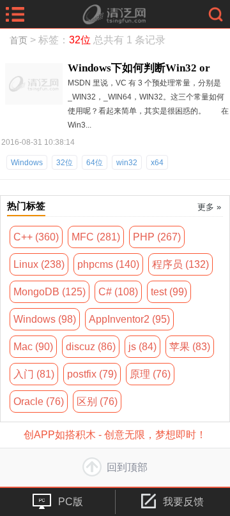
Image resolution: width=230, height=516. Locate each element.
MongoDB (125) (49, 291)
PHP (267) (157, 237)
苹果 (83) (189, 346)
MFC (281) (96, 237)
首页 (18, 40)
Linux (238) (39, 264)
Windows (27, 162)
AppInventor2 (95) (129, 319)
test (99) (169, 291)
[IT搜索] (215, 14)
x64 (157, 162)
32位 (64, 162)
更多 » (209, 207)
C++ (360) (36, 237)
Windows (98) (44, 319)
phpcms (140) (108, 264)
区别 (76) (97, 401)
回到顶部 (127, 467)
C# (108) (118, 291)
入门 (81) (33, 374)
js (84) (142, 346)
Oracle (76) (38, 401)
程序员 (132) (180, 264)
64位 (94, 162)
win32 (126, 162)
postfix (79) (92, 374)
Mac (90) (33, 346)
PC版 (70, 501)
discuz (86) (91, 346)
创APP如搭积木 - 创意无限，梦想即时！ (115, 434)
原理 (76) (150, 374)
